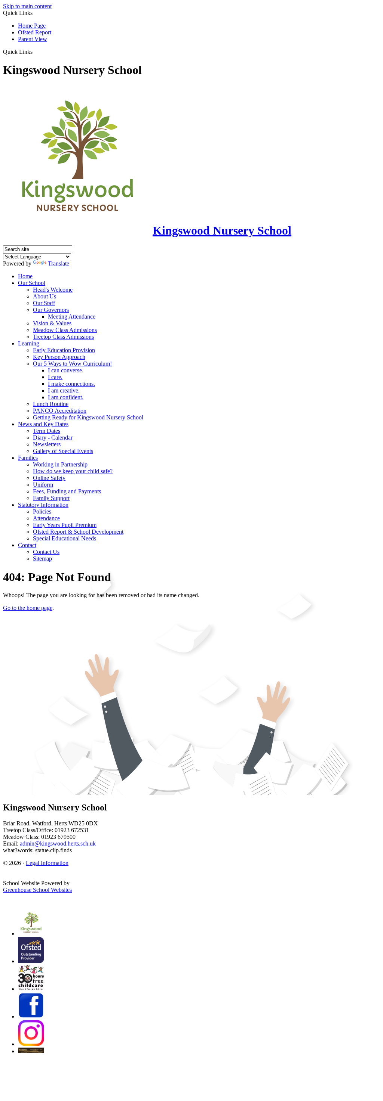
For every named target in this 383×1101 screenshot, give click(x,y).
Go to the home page (27, 608)
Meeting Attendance (71, 316)
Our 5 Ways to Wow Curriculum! (72, 363)
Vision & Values (52, 323)
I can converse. (65, 370)
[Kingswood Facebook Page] (31, 1016)
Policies (42, 511)
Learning (28, 343)
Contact (27, 545)
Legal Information (47, 863)
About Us (44, 296)
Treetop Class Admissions (63, 337)
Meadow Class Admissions (65, 330)
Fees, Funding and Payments (67, 491)
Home (25, 276)
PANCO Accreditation (59, 410)
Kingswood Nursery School (222, 230)
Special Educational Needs (64, 538)
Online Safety (49, 478)
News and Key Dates (43, 424)
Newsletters (47, 444)
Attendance (46, 518)
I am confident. (65, 397)
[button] (35, 51)
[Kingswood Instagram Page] (31, 1044)
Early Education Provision (64, 350)
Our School (31, 283)
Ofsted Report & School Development (78, 531)
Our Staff (44, 303)
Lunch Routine (50, 404)
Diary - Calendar (53, 437)
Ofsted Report (34, 32)
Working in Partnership (60, 464)
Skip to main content (27, 6)
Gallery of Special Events (63, 451)
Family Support (51, 498)
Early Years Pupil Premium (64, 525)
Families (28, 458)
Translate (58, 263)
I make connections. (71, 384)
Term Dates (46, 431)
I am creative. (64, 390)
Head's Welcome (53, 289)
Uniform (43, 484)
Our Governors (51, 310)
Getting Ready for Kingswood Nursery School (88, 417)
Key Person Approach (59, 357)
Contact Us (46, 552)
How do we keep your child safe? (73, 471)
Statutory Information (43, 505)
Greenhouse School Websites (37, 890)
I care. (55, 377)
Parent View (32, 39)
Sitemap (42, 558)
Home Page (32, 25)
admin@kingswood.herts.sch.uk (58, 843)
